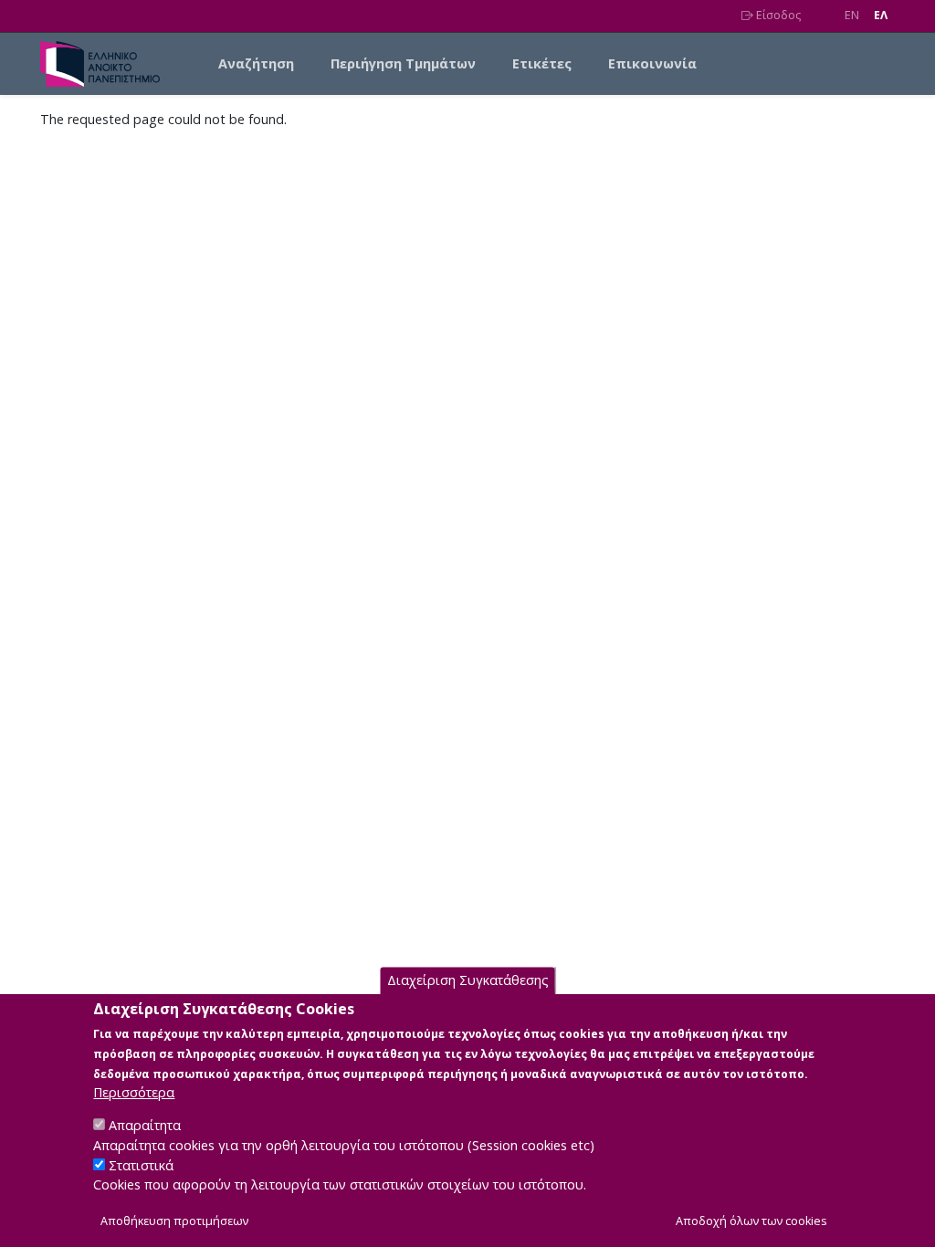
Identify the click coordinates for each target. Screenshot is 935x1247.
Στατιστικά (141, 1165)
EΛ (881, 15)
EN (852, 15)
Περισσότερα (133, 1092)
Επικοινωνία (652, 63)
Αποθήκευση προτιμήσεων (174, 1221)
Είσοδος (777, 15)
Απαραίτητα (145, 1125)
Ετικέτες (542, 63)
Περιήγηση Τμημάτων (403, 63)
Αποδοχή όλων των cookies (751, 1221)
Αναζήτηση (256, 63)
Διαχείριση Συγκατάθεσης (468, 980)
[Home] (107, 64)
